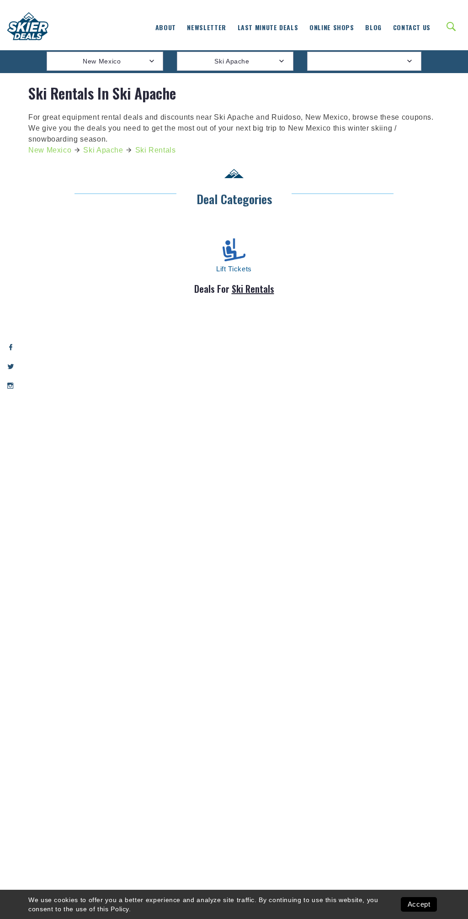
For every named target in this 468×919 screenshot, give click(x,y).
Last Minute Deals (268, 27)
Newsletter (206, 27)
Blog (373, 27)
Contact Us (412, 27)
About (165, 27)
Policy (120, 909)
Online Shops (331, 27)
